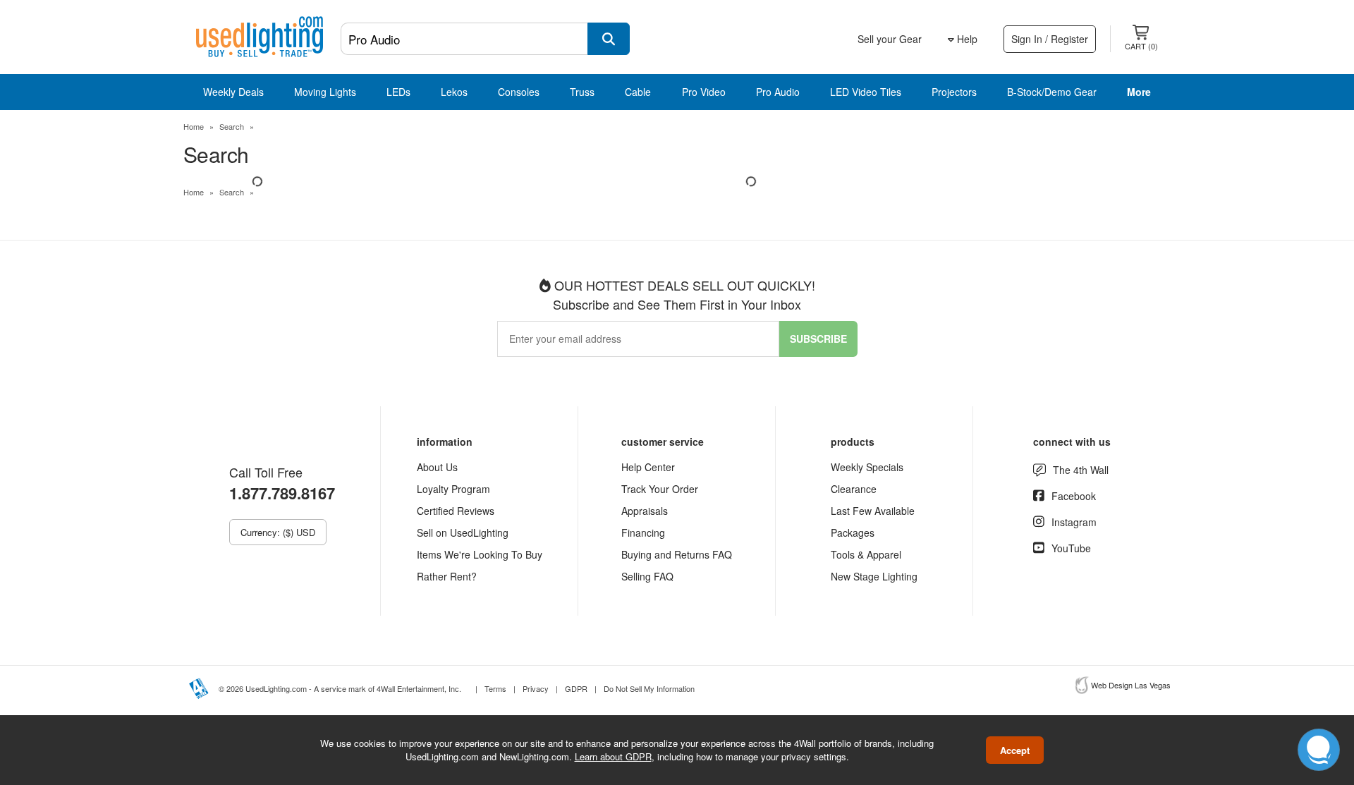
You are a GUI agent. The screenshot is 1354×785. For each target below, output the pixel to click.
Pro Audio (778, 92)
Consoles (518, 92)
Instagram (1074, 522)
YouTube (1071, 548)
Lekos (454, 92)
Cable (638, 92)
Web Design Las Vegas (1131, 684)
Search (231, 126)
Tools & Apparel (866, 554)
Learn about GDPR (613, 756)
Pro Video (704, 92)
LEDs (398, 92)
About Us (437, 467)
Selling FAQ (647, 576)
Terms (495, 688)
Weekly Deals (233, 92)
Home (193, 126)
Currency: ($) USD (277, 532)
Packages (852, 532)
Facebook (1073, 496)
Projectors (954, 92)
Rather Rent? (447, 576)
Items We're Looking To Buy (479, 554)
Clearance (854, 489)
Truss (582, 92)
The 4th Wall (1081, 470)
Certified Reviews (455, 511)
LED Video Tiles (865, 92)
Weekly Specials (867, 467)
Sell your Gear (890, 39)
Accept (1015, 750)
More (1139, 92)
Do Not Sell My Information (649, 688)
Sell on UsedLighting (462, 532)
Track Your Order (659, 489)
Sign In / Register (1049, 39)
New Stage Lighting (874, 576)
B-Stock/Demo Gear (1052, 92)
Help (965, 39)
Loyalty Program (453, 489)
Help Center (648, 467)
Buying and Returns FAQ (676, 554)
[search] (608, 39)
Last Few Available (873, 511)
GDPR (576, 688)
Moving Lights (325, 92)
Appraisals (644, 511)
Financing (643, 532)
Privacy (536, 688)
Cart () (1141, 45)
